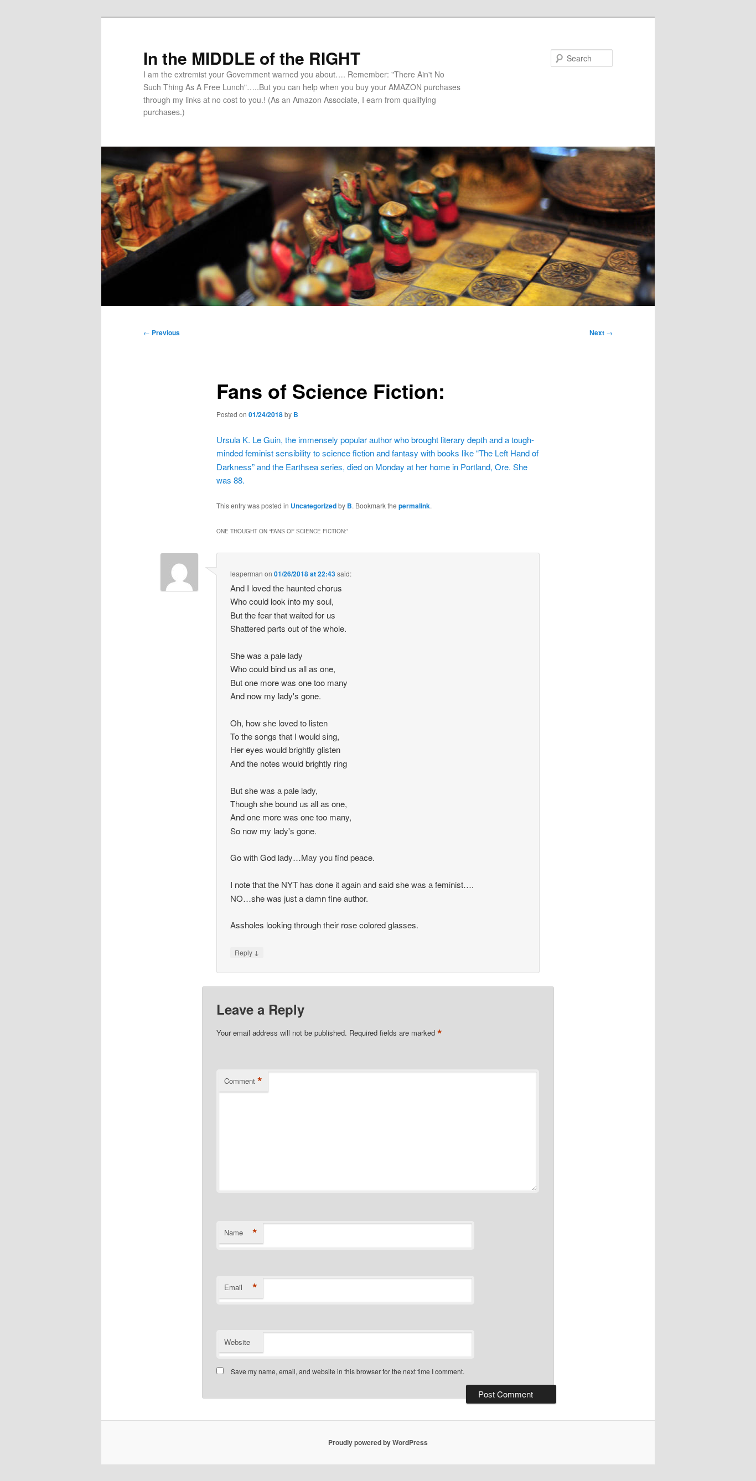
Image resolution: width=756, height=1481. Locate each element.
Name (240, 1232)
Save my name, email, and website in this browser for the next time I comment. (347, 1371)
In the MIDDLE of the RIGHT (251, 58)
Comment (243, 1081)
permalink (414, 506)
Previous (161, 332)
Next (601, 332)
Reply (247, 952)
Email (240, 1287)
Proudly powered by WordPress (378, 1442)
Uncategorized (313, 506)
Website (237, 1342)
